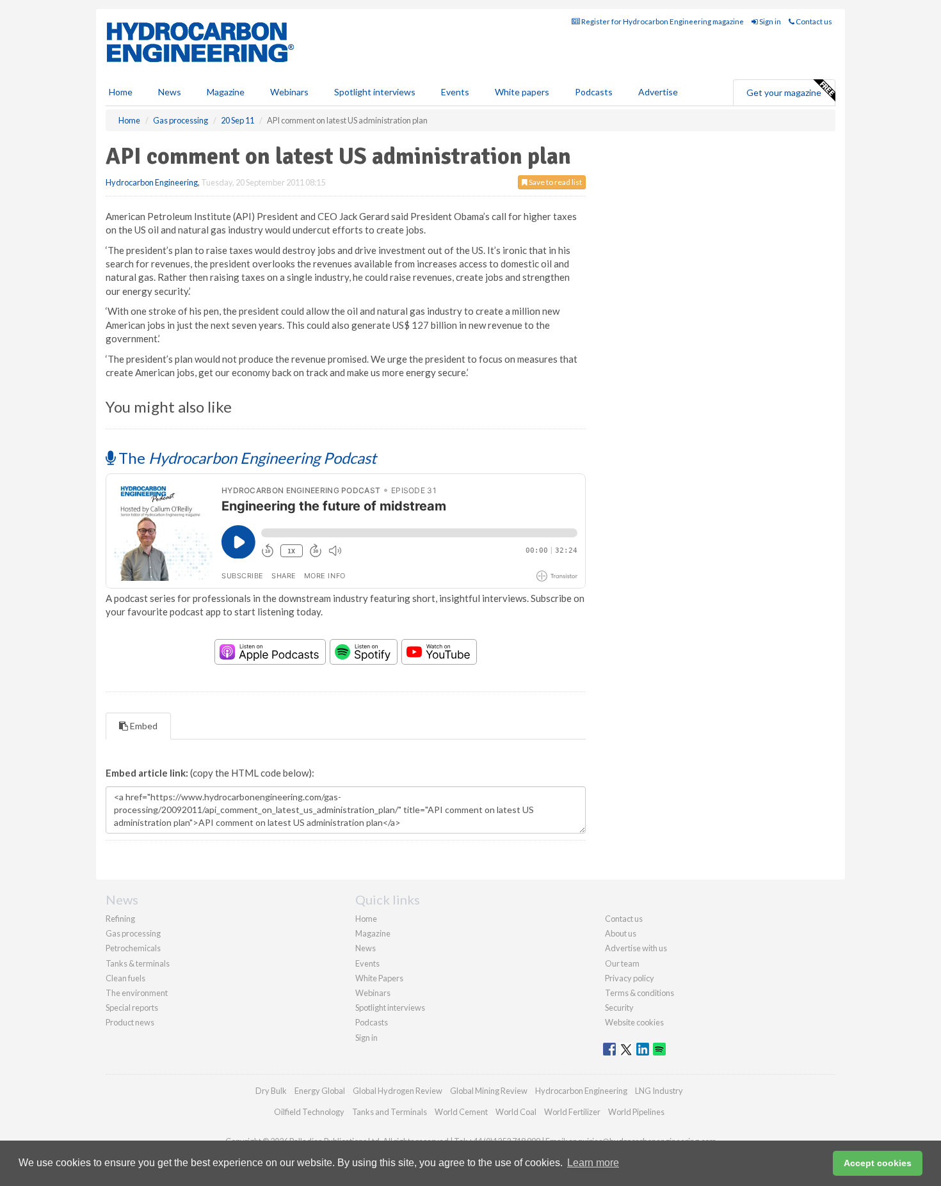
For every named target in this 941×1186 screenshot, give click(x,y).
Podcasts (594, 91)
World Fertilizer (572, 1112)
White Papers (379, 978)
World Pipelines (636, 1112)
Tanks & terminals (138, 963)
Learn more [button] (593, 1162)
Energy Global (319, 1091)
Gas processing (133, 933)
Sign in (769, 21)
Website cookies (634, 1022)
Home (121, 91)
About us (620, 933)
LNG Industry (659, 1091)
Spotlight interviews (374, 91)
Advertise (658, 91)
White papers (522, 91)
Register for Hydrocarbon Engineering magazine (662, 21)
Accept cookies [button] (878, 1163)
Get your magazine (783, 92)
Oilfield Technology (309, 1112)
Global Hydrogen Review (397, 1091)
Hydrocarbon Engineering (152, 182)
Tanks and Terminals (389, 1112)
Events (455, 91)
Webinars (289, 91)
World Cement (461, 1112)
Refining (120, 918)
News (365, 948)
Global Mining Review (488, 1091)
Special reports (132, 1007)
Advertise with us (636, 948)
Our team (622, 963)
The (245, 457)
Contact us (813, 21)
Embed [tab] (142, 725)
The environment (137, 993)
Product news (130, 1022)
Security (619, 1007)
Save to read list (554, 182)
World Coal (515, 1112)
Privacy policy (629, 978)
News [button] (169, 91)
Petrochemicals (133, 948)
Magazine (226, 91)
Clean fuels (125, 978)
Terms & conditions (639, 993)
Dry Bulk (271, 1091)
